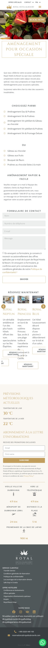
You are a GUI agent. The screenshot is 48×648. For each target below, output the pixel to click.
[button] (40, 7)
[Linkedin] (34, 612)
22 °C (8, 423)
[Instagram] (20, 612)
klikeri (28, 645)
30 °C (8, 413)
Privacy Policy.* (29, 476)
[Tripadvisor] (27, 612)
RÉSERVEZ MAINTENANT (13, 353)
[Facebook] (14, 612)
